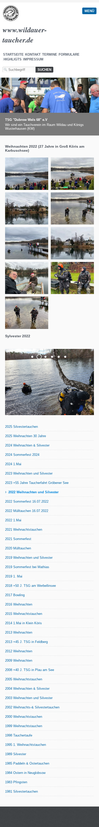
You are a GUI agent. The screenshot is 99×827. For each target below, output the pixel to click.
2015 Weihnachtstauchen (23, 614)
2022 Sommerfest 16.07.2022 (26, 501)
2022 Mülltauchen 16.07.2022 (26, 511)
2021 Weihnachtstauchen (23, 529)
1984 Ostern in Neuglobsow (25, 773)
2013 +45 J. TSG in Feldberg (26, 642)
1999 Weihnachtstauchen (23, 726)
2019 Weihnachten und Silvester (29, 558)
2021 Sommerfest (18, 539)
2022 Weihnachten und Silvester (33, 492)
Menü (89, 11)
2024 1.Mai (13, 464)
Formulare (69, 54)
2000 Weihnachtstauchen (23, 717)
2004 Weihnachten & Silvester (27, 688)
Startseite (13, 54)
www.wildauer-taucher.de (25, 35)
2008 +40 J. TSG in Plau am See (29, 670)
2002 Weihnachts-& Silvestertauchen (32, 707)
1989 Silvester (15, 754)
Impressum (33, 59)
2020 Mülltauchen (18, 548)
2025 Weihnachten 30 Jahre (25, 436)
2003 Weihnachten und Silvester (29, 698)
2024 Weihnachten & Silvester (27, 445)
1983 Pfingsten (16, 782)
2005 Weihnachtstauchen (23, 679)
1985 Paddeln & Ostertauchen (27, 763)
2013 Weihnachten (18, 632)
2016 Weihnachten (18, 604)
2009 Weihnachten (18, 660)
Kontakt (33, 54)
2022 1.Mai (13, 520)
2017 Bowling (15, 595)
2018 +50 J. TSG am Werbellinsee (30, 586)
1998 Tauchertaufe (18, 735)
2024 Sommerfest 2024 (22, 455)
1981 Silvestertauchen (21, 791)
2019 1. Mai (13, 576)
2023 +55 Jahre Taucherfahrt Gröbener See (37, 483)
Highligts (13, 59)
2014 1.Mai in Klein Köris (23, 623)
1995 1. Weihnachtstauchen (25, 745)
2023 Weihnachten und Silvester (29, 473)
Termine (49, 54)
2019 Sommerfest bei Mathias (27, 567)
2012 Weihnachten (18, 651)
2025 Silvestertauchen (21, 427)
